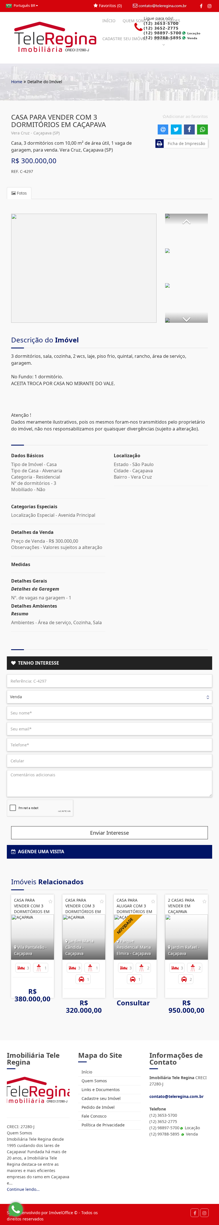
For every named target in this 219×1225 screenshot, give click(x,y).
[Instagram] (209, 6)
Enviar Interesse (109, 832)
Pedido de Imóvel (97, 1107)
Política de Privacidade (102, 1125)
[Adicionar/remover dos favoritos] (50, 901)
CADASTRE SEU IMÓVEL (124, 38)
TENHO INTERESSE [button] (37, 663)
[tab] (109, 663)
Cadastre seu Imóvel (100, 1098)
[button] (186, 219)
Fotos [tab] (21, 193)
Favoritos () (110, 5)
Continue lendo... (23, 1189)
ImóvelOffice (61, 1212)
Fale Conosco (93, 1116)
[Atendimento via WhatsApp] (16, 1209)
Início (86, 1072)
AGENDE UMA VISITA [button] (40, 851)
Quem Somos (93, 1080)
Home (16, 81)
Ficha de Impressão (185, 143)
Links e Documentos (100, 1089)
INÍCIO (108, 20)
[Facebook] (201, 6)
